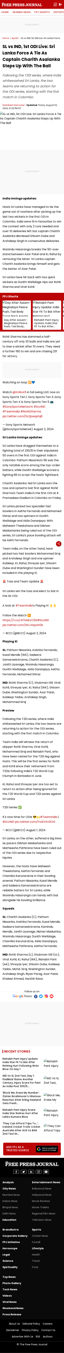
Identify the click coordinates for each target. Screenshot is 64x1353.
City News (9, 1188)
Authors (47, 1336)
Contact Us (48, 1330)
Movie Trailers (40, 1207)
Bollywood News (41, 1188)
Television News (41, 1220)
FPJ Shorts (42, 12)
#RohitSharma (30, 411)
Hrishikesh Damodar (13, 105)
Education (9, 1220)
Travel (36, 1261)
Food (35, 1267)
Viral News (9, 1302)
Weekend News (12, 1308)
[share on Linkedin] (31, 1172)
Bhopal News (10, 1207)
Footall (36, 1242)
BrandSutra (10, 1229)
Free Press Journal (22, 4)
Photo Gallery (11, 1283)
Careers (47, 1324)
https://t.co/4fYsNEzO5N (19, 620)
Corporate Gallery (15, 1236)
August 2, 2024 (44, 429)
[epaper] (55, 4)
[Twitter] (41, 996)
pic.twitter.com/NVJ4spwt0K (22, 625)
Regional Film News (43, 1213)
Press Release (11, 1314)
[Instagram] (46, 996)
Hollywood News (42, 1195)
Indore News (9, 1201)
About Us (14, 1324)
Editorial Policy (31, 1324)
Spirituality (10, 1267)
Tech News (9, 1289)
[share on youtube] (46, 1172)
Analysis (8, 1182)
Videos (7, 1295)
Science (7, 1261)
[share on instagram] (38, 1172)
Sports (15, 38)
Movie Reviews (41, 1201)
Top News (9, 1277)
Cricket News (40, 1236)
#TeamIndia (11, 411)
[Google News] (22, 996)
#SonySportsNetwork (17, 407)
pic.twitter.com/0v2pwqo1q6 (22, 416)
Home (5, 12)
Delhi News (9, 1213)
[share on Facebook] (16, 1172)
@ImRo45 (19, 392)
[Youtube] (51, 996)
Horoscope (9, 1248)
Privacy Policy (30, 1330)
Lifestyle (38, 1248)
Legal (6, 1254)
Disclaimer (12, 1330)
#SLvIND (39, 407)
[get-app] (60, 4)
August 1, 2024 (36, 830)
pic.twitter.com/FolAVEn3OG (35, 822)
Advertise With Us (22, 1336)
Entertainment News (46, 1182)
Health (36, 1254)
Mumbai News (22, 12)
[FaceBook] (35, 996)
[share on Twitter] (23, 1172)
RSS (38, 1336)
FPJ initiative (11, 1242)
